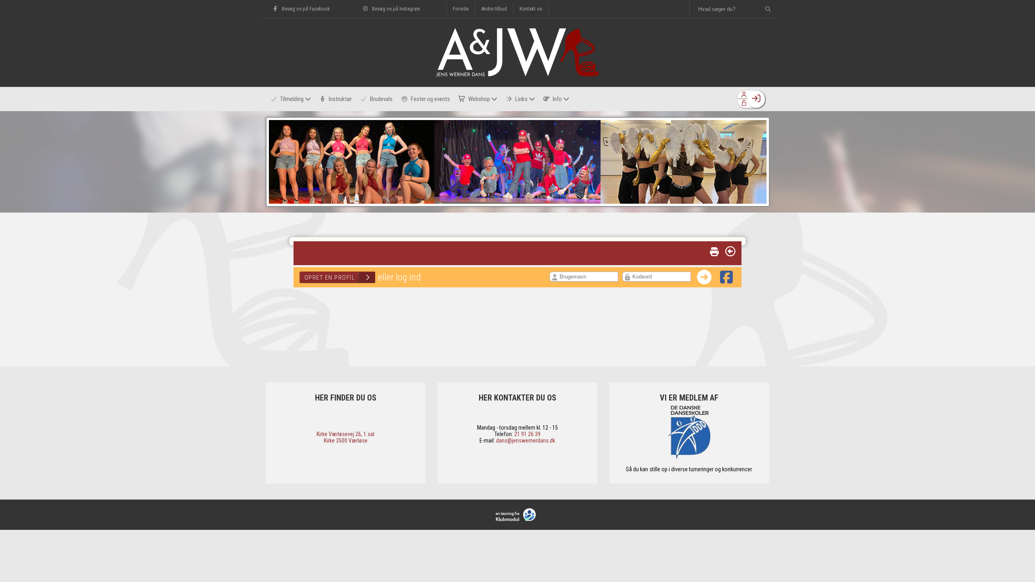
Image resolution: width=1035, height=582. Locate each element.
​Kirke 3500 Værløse (346, 440)
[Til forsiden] (517, 74)
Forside (461, 9)
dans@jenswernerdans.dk (525, 440)
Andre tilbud (494, 9)
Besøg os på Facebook (305, 9)
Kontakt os (531, 9)
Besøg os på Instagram (395, 9)
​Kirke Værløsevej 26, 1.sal (345, 434)
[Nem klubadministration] (518, 515)
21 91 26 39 (527, 434)
